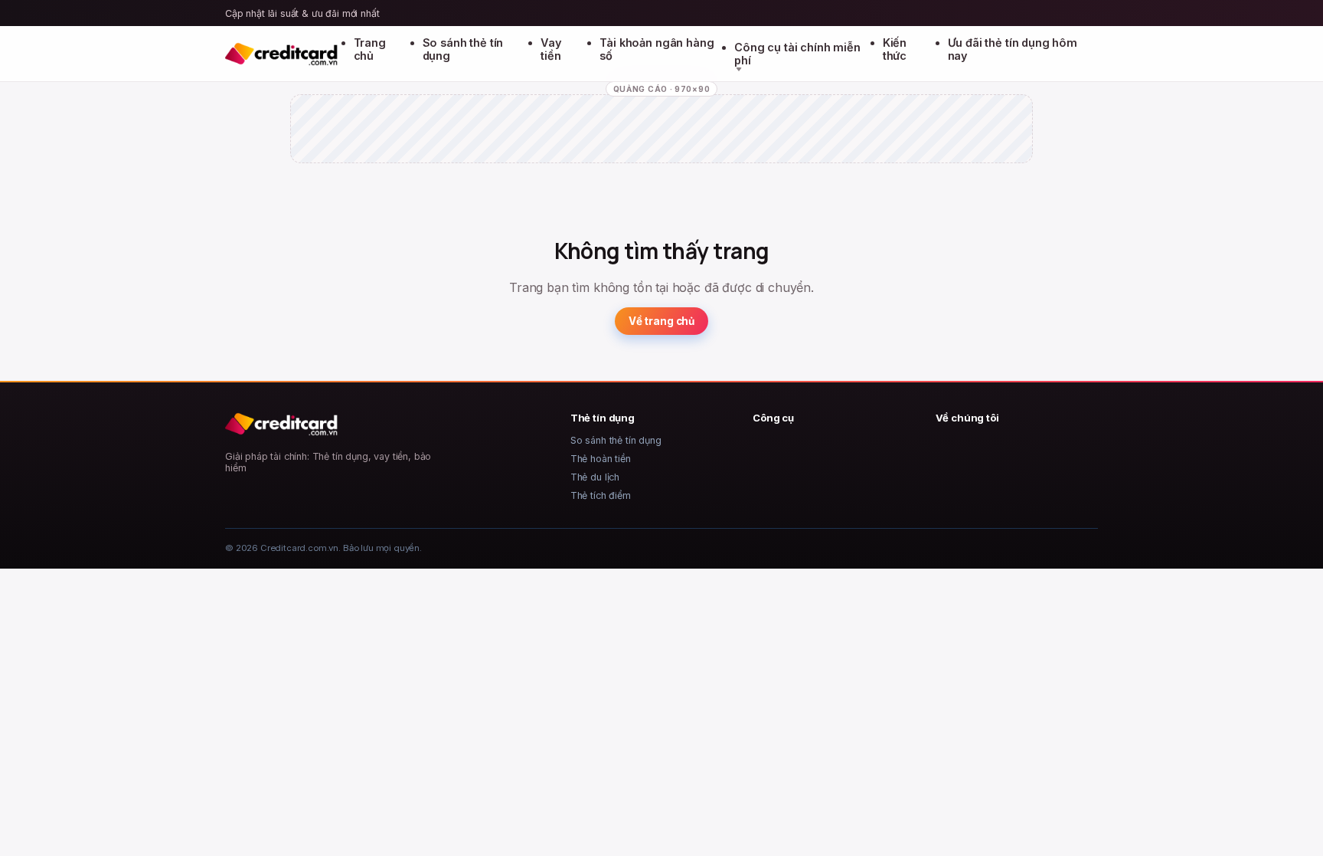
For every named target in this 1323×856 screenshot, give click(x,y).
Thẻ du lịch (594, 477)
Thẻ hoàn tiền (600, 458)
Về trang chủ (661, 321)
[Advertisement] (661, 141)
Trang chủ (370, 49)
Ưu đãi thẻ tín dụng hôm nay (1012, 49)
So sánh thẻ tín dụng (463, 49)
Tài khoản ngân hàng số (656, 49)
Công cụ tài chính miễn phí (797, 54)
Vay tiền (551, 49)
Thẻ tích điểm (600, 495)
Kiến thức (894, 49)
